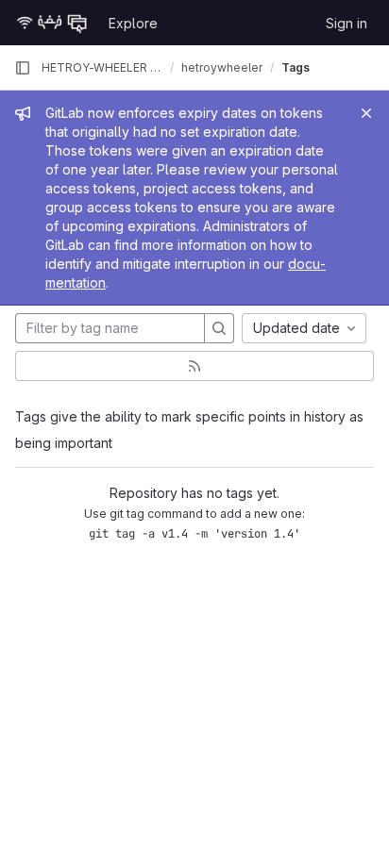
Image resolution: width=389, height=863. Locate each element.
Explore (133, 23)
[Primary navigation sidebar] (23, 68)
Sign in (346, 23)
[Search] (219, 328)
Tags (295, 67)
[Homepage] (51, 23)
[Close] (366, 113)
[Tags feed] (194, 366)
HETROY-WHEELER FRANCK (102, 67)
